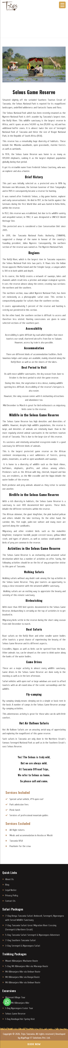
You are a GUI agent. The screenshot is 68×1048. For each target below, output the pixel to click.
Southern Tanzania (48, 25)
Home (5, 25)
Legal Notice (10, 890)
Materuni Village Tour (15, 997)
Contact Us (10, 900)
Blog (7, 884)
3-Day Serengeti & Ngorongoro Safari (22, 945)
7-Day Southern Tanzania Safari (20, 940)
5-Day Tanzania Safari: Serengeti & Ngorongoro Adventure (32, 934)
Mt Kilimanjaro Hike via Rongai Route (22, 977)
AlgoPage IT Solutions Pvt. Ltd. (35, 1038)
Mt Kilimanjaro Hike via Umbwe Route (22, 971)
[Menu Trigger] (62, 5)
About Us (9, 879)
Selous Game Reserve (15, 1013)
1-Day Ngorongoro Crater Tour (19, 1008)
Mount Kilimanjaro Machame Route (21, 960)
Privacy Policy (11, 895)
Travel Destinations (23, 25)
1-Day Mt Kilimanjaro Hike (17, 1002)
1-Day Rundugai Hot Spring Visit (20, 1019)
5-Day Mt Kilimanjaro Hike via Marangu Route (26, 966)
